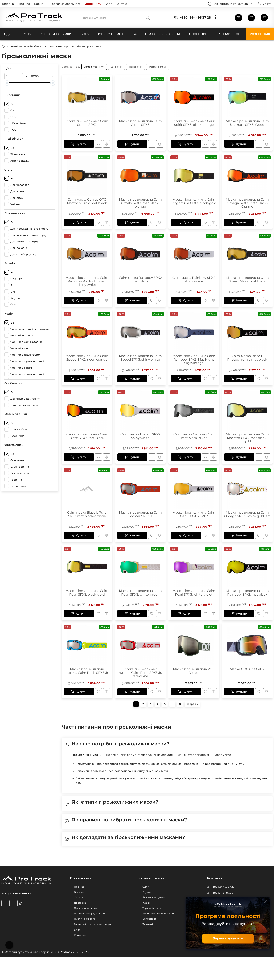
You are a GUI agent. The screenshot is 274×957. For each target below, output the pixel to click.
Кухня (146, 902)
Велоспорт (149, 918)
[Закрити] (265, 901)
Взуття (146, 892)
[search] (147, 17)
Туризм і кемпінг (152, 908)
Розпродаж (260, 34)
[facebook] (12, 903)
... (172, 704)
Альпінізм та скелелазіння (158, 913)
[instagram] (4, 903)
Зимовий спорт (151, 924)
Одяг (145, 886)
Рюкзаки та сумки (153, 897)
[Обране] (251, 17)
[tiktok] (20, 903)
